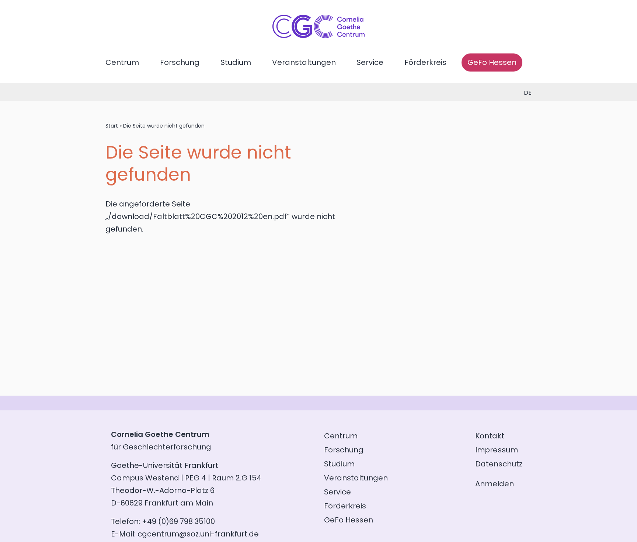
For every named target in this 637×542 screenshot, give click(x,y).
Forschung (179, 62)
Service (369, 62)
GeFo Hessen (491, 62)
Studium (235, 62)
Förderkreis (425, 62)
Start (111, 125)
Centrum (122, 62)
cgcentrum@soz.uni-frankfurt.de (198, 534)
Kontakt (489, 436)
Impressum (496, 450)
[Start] (318, 35)
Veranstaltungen (304, 62)
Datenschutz (498, 464)
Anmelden (494, 484)
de (528, 92)
